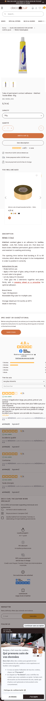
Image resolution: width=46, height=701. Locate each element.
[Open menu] (2, 8)
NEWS (3, 21)
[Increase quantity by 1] (12, 128)
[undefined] (35, 355)
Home (4, 28)
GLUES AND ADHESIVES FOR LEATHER (21, 28)
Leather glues (6, 30)
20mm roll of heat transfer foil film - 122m (22, 207)
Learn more (11, 332)
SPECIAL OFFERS (14, 21)
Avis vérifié (8, 397)
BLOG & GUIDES (29, 21)
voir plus (5, 415)
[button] (32, 8)
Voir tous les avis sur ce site (24, 358)
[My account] (36, 8)
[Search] (5, 14)
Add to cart (22, 135)
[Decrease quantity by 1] (3, 128)
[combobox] (23, 115)
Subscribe (33, 616)
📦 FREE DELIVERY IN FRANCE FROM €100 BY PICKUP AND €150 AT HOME (23, 2)
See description (23, 143)
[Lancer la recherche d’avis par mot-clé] (44, 386)
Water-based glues (21, 30)
